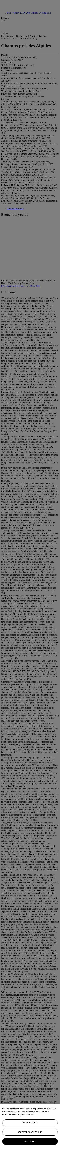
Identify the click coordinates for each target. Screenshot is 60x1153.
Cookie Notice (27, 1114)
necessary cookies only (30, 1132)
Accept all (30, 1141)
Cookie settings (30, 1123)
